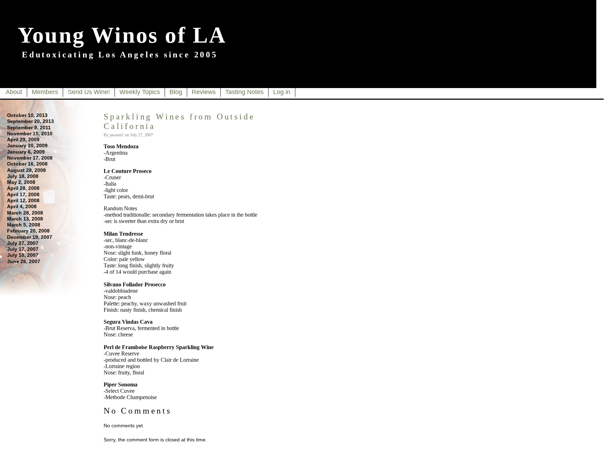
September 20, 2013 (30, 121)
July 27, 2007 (22, 243)
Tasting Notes (244, 91)
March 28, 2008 (25, 213)
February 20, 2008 (28, 231)
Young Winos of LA (122, 35)
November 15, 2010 (30, 133)
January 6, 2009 (26, 152)
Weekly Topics (139, 91)
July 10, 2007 (22, 255)
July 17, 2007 (22, 249)
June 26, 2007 (23, 261)
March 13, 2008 (25, 219)
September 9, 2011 (29, 127)
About (14, 91)
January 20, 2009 (27, 145)
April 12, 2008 (23, 200)
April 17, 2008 (23, 194)
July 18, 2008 (22, 176)
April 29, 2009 (23, 139)
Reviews (204, 91)
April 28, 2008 (23, 188)
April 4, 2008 (22, 206)
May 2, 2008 (21, 182)
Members (45, 91)
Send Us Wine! (89, 91)
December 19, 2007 (29, 237)
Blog (176, 91)
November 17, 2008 (30, 158)
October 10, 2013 (27, 115)
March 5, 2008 (23, 225)
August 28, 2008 (26, 170)
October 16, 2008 (27, 164)
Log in (281, 91)
